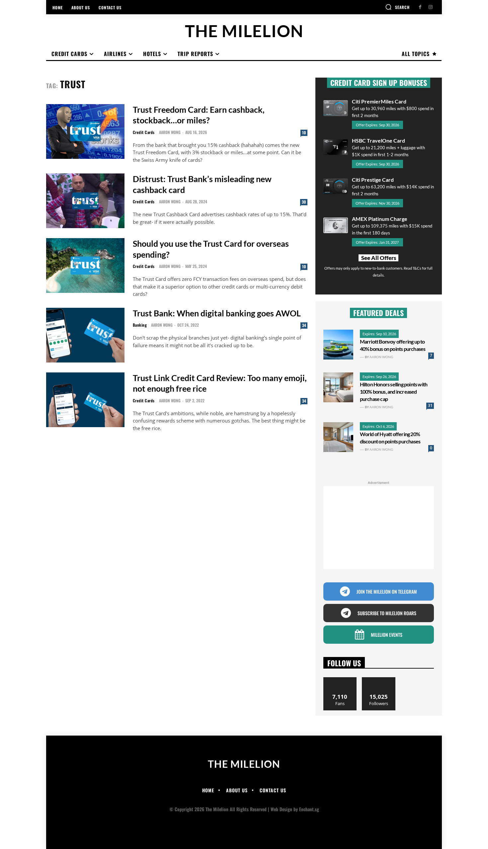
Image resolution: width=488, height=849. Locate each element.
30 (304, 202)
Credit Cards (144, 132)
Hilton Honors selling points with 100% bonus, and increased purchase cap (394, 391)
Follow (378, 679)
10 (304, 132)
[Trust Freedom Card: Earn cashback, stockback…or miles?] (85, 131)
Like (340, 679)
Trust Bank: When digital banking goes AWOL (217, 313)
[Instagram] (430, 7)
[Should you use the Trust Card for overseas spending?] (85, 265)
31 (430, 405)
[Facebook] (420, 7)
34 (304, 325)
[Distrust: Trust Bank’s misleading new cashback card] (85, 200)
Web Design (281, 809)
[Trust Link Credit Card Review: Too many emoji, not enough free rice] (85, 399)
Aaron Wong (170, 132)
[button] (397, 7)
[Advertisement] (378, 527)
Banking (140, 325)
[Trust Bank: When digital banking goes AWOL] (85, 335)
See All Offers (378, 257)
